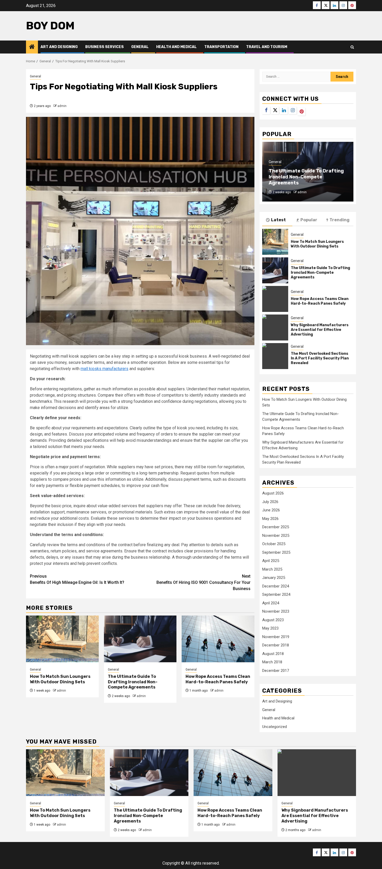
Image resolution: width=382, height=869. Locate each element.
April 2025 (270, 560)
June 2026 (271, 510)
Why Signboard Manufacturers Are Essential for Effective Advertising (319, 330)
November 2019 (275, 636)
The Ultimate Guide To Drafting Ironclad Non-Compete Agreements (132, 682)
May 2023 (270, 628)
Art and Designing (59, 47)
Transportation (221, 47)
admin (62, 106)
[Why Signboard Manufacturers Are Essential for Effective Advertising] (275, 327)
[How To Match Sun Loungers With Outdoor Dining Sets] (62, 639)
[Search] (352, 47)
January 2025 (273, 577)
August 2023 (273, 620)
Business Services (104, 47)
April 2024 (270, 603)
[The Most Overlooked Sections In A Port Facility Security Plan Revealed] (275, 356)
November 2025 (275, 535)
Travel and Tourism (266, 47)
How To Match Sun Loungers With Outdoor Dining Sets (60, 679)
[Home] (32, 47)
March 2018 (272, 662)
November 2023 (275, 611)
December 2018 (275, 645)
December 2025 (275, 527)
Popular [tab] (308, 219)
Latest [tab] (278, 219)
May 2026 (270, 518)
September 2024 (276, 594)
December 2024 (275, 586)
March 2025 (272, 569)
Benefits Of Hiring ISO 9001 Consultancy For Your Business (203, 582)
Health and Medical (176, 47)
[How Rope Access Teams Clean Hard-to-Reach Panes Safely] (218, 639)
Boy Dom (50, 25)
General (140, 47)
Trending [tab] (340, 219)
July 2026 (270, 501)
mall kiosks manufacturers (104, 368)
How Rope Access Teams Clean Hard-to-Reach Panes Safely (218, 679)
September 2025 (276, 552)
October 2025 (273, 544)
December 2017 (275, 670)
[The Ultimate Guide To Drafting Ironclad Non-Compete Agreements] (140, 639)
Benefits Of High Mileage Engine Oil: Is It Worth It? (77, 579)
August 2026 (273, 493)
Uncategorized (274, 726)
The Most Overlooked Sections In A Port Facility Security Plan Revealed (320, 358)
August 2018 (273, 653)
